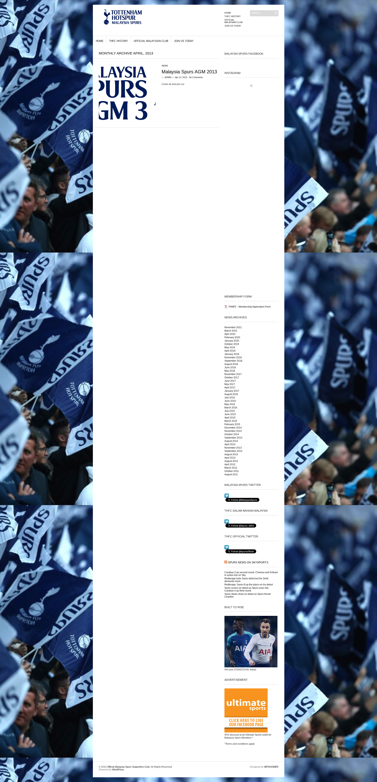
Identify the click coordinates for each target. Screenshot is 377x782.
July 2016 (229, 397)
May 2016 (229, 404)
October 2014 (231, 434)
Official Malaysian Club (233, 21)
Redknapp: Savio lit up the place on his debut (248, 584)
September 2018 (233, 360)
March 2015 (230, 421)
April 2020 (229, 334)
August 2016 (231, 394)
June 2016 (230, 401)
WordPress (118, 769)
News (165, 65)
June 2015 (230, 414)
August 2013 (231, 454)
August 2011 (231, 474)
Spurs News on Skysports (248, 562)
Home (227, 13)
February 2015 (232, 424)
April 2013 (229, 457)
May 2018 (229, 370)
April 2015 (229, 417)
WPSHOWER (271, 766)
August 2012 (231, 461)
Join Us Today (232, 26)
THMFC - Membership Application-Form (249, 306)
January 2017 (231, 391)
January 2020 (231, 340)
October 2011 (231, 471)
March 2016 (230, 407)
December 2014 (233, 427)
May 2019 (229, 347)
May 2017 (229, 384)
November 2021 (233, 327)
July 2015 (229, 411)
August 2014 (231, 441)
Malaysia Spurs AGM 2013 (189, 71)
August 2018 (231, 364)
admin (168, 77)
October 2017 (231, 377)
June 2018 (230, 367)
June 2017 (230, 380)
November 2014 (233, 431)
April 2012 (229, 464)
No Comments (196, 77)
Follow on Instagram (253, 92)
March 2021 (230, 330)
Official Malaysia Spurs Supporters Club (128, 766)
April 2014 (229, 444)
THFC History (232, 16)
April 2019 (229, 350)
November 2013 (233, 447)
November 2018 (233, 357)
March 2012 (230, 467)
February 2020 (232, 337)
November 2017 (233, 374)
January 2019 (231, 354)
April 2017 (229, 387)
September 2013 (233, 451)
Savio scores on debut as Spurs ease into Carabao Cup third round (246, 589)
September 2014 (233, 437)
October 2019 (231, 344)
